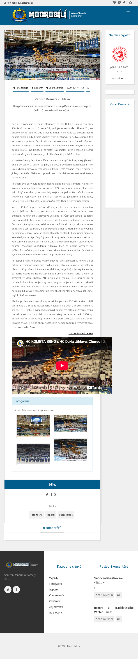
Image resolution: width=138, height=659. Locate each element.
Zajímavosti (56, 606)
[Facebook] (124, 3)
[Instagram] (119, 3)
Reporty (38, 87)
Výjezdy (53, 578)
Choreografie (55, 87)
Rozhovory (55, 612)
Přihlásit (11, 2)
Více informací (119, 78)
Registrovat (26, 2)
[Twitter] (114, 3)
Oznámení (55, 601)
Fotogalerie (21, 87)
